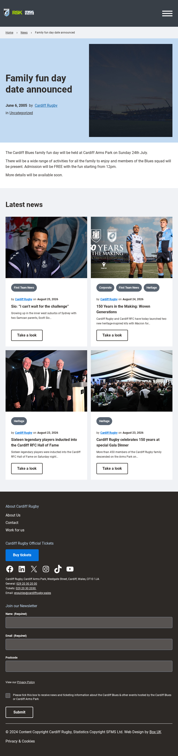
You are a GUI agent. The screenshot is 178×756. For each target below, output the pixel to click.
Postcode (11, 657)
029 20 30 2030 (26, 588)
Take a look (30, 337)
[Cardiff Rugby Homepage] (19, 13)
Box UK (155, 732)
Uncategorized (21, 113)
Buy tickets (22, 555)
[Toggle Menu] (167, 13)
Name (16, 614)
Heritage (151, 287)
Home (9, 32)
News (24, 32)
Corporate (105, 287)
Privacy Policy (26, 682)
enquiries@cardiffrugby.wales (32, 593)
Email (16, 635)
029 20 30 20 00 (26, 583)
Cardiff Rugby (46, 105)
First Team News (24, 287)
